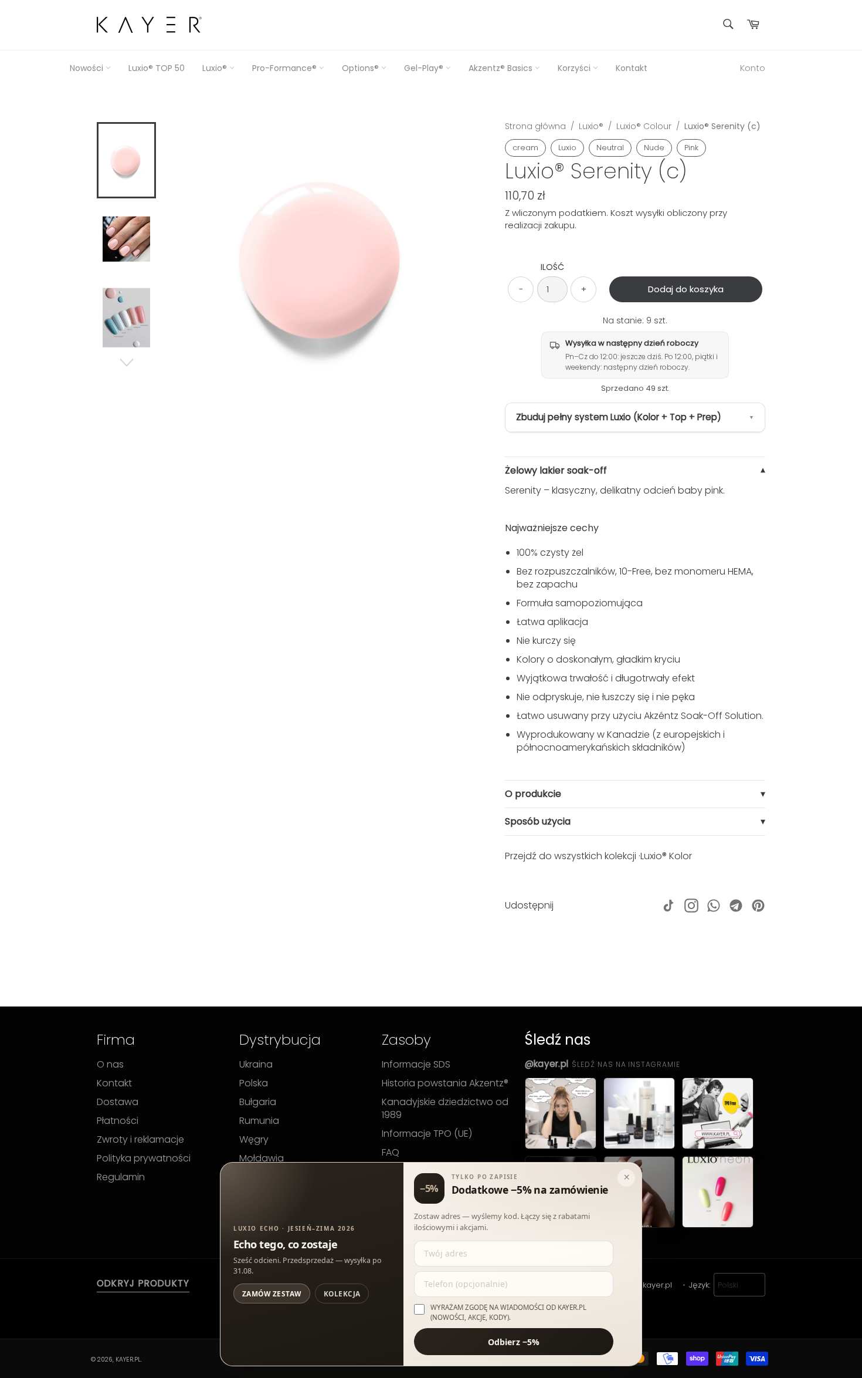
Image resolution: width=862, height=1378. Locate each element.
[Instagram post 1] (560, 1113)
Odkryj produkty (143, 1283)
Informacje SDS (416, 1064)
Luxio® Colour (643, 126)
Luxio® (215, 68)
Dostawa (117, 1102)
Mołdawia (261, 1158)
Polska (253, 1083)
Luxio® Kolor (666, 856)
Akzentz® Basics (502, 68)
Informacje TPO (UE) (427, 1133)
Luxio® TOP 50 (156, 68)
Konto (752, 68)
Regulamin (121, 1177)
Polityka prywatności (144, 1158)
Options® (361, 68)
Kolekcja (342, 1293)
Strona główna (535, 126)
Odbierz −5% (514, 1341)
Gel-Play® (425, 68)
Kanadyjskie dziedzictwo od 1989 (445, 1109)
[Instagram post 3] (718, 1113)
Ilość (552, 267)
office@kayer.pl (642, 1285)
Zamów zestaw (271, 1293)
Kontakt (631, 68)
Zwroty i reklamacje (140, 1139)
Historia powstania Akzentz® (445, 1083)
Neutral (610, 148)
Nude (654, 148)
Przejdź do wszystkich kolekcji (570, 856)
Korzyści (575, 68)
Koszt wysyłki (637, 213)
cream (525, 148)
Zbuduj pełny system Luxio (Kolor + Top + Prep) (618, 417)
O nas (110, 1064)
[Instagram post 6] (718, 1192)
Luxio (567, 148)
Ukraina (256, 1064)
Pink (691, 148)
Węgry (254, 1139)
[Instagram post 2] (639, 1113)
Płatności (117, 1120)
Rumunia (259, 1120)
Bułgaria (257, 1102)
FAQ (390, 1152)
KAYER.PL (128, 1359)
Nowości (88, 68)
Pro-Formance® (285, 68)
